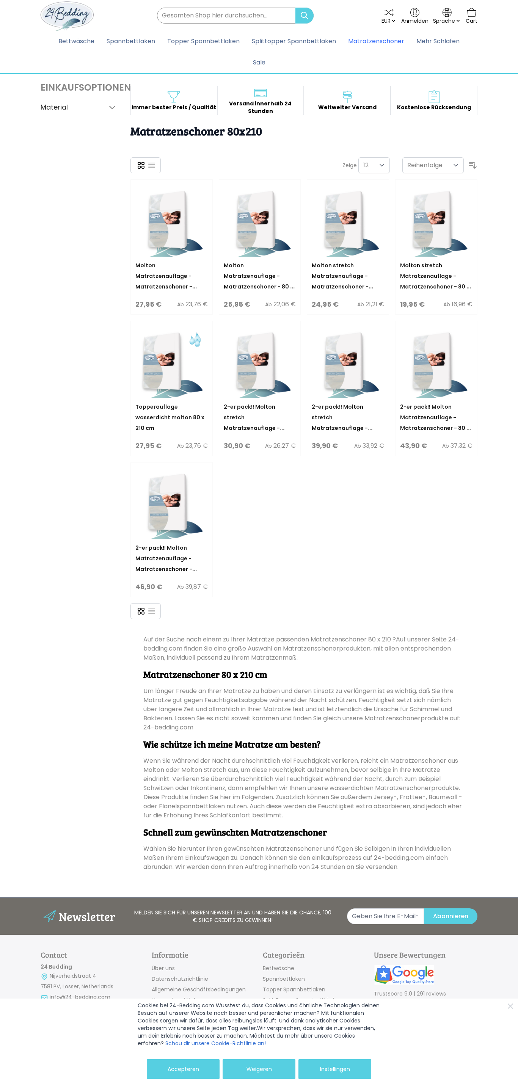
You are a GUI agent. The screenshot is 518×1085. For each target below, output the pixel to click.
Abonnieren (450, 916)
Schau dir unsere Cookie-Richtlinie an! (215, 1043)
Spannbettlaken (284, 979)
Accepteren (183, 1069)
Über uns (163, 968)
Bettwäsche (278, 968)
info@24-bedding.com (80, 997)
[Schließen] (510, 1006)
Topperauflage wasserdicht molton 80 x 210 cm (169, 417)
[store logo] (67, 16)
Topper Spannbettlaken (294, 989)
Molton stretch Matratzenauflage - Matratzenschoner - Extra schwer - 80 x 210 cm (343, 287)
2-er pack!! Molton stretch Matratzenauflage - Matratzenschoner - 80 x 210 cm (258, 428)
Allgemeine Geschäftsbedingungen (199, 989)
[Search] (304, 16)
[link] (425, 975)
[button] (79, 87)
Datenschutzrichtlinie (180, 979)
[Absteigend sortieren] (472, 165)
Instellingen (335, 1069)
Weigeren (259, 1069)
